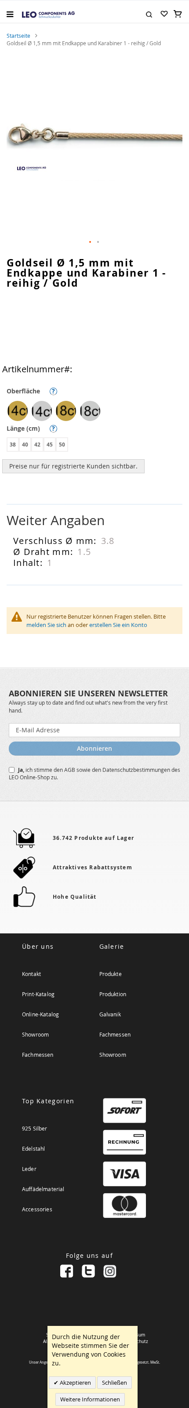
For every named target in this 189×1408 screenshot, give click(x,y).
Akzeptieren (74, 1382)
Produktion (113, 993)
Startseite (18, 35)
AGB (70, 769)
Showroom (35, 1034)
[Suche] (149, 14)
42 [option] (37, 444)
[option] (18, 411)
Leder (29, 1168)
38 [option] (13, 444)
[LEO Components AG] (48, 14)
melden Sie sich (46, 625)
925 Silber (34, 1128)
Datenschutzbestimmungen (136, 769)
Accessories (37, 1209)
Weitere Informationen (90, 1399)
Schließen (114, 1382)
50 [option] (62, 444)
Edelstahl (33, 1148)
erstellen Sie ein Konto (118, 625)
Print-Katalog (38, 993)
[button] (90, 242)
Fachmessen (38, 1054)
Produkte (110, 973)
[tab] (94, 520)
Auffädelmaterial (43, 1188)
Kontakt (31, 973)
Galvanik (110, 1014)
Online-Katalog (40, 1014)
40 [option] (25, 444)
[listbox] (97, 412)
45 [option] (50, 444)
